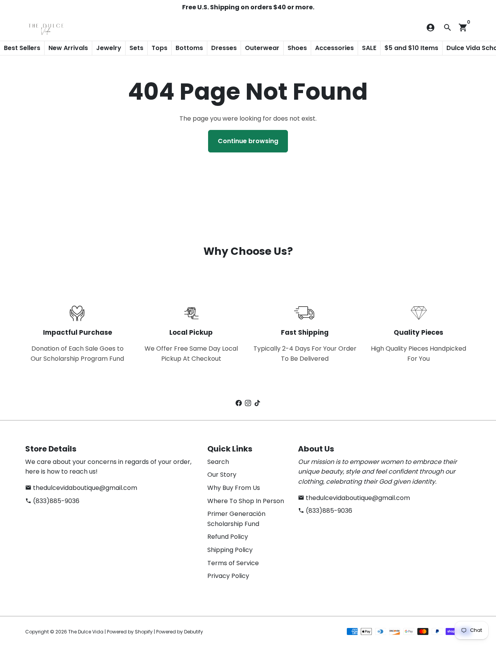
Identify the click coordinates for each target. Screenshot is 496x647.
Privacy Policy (228, 575)
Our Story (221, 474)
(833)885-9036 (52, 500)
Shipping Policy (230, 549)
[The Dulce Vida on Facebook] (239, 403)
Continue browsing (248, 141)
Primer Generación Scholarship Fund (236, 518)
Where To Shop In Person (245, 500)
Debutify (193, 631)
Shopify (144, 631)
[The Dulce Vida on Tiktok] (257, 403)
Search (218, 461)
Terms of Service (233, 563)
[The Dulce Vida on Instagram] (248, 403)
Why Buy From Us (233, 487)
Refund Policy (227, 536)
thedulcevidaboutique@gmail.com (81, 487)
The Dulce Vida (85, 631)
